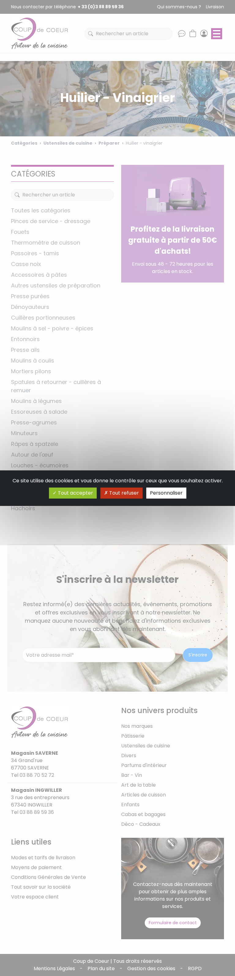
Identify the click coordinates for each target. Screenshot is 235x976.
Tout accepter (75, 492)
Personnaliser (166, 492)
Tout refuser (123, 492)
